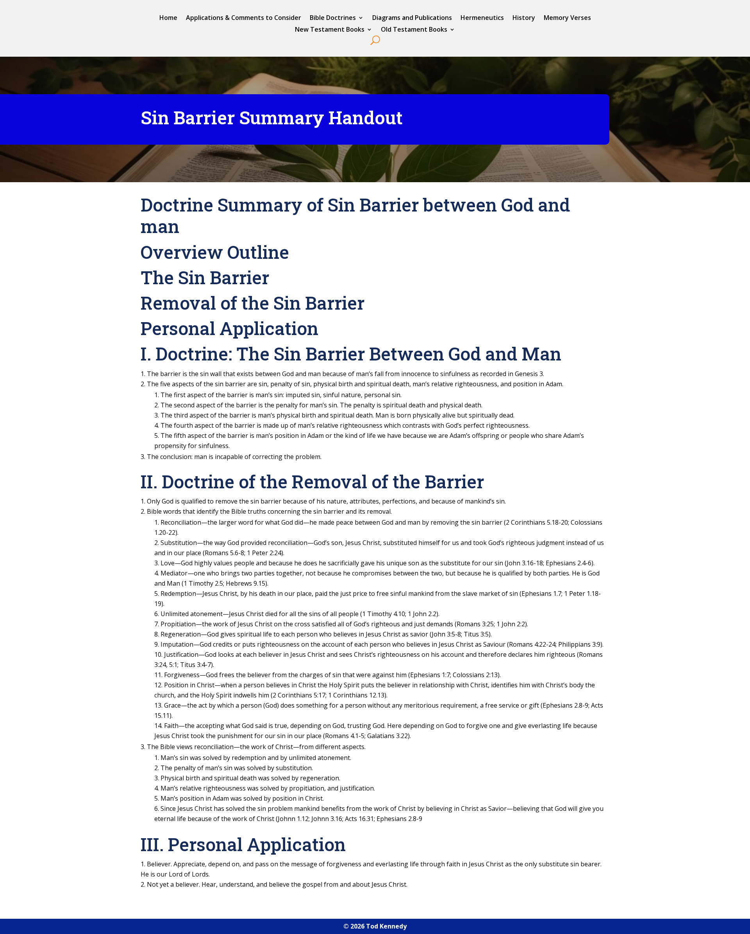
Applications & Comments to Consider (243, 18)
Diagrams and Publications (412, 18)
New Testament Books (329, 30)
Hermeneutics (482, 18)
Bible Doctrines (333, 18)
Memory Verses (567, 18)
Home (168, 18)
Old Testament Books (414, 30)
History (523, 18)
